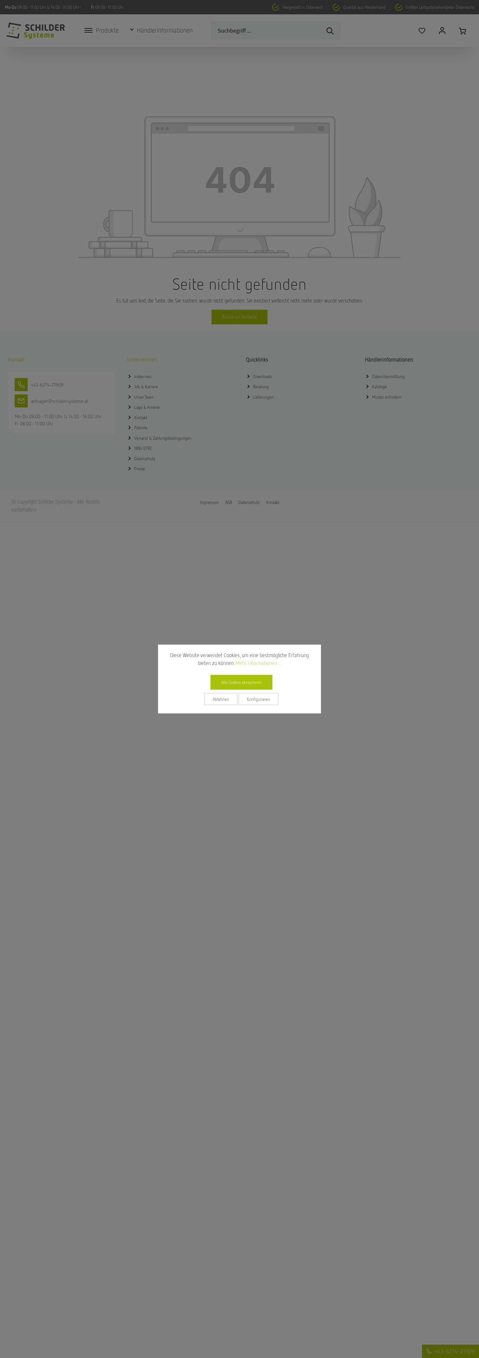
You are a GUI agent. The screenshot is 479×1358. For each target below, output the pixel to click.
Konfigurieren (258, 699)
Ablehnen (221, 699)
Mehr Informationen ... (258, 663)
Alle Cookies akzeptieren (241, 682)
